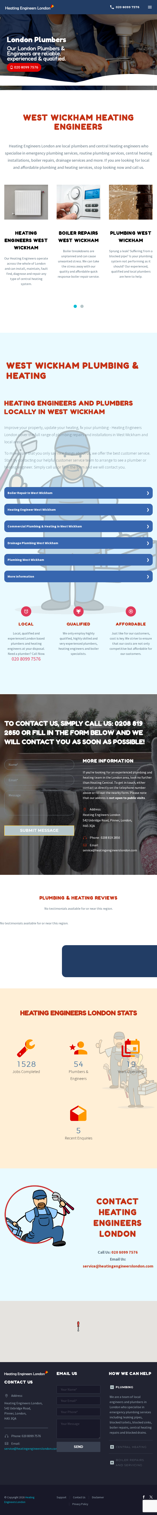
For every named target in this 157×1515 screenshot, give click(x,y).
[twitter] (151, 1497)
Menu (150, 7)
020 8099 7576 (124, 7)
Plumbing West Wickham (26, 560)
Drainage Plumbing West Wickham (33, 543)
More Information (21, 576)
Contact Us (79, 1497)
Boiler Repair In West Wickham (30, 493)
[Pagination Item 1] (75, 306)
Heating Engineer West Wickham (32, 509)
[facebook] (143, 1497)
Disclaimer (98, 1497)
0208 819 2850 (110, 837)
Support (61, 1497)
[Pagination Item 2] (82, 306)
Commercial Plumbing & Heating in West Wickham (45, 526)
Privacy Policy (80, 1504)
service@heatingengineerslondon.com (110, 850)
